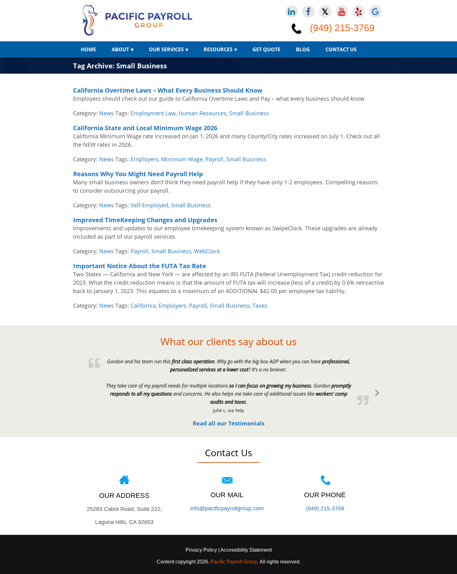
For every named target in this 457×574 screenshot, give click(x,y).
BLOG (303, 49)
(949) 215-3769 (342, 28)
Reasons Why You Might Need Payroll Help (138, 174)
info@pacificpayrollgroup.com (227, 508)
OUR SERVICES (166, 49)
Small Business (249, 113)
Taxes (259, 305)
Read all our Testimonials (229, 423)
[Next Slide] (377, 392)
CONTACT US (341, 49)
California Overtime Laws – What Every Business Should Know (167, 90)
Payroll (214, 159)
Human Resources (202, 113)
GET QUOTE (266, 49)
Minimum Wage (182, 159)
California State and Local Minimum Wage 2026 (145, 128)
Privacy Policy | (202, 550)
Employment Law (153, 113)
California (143, 305)
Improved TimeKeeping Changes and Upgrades (145, 220)
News (106, 113)
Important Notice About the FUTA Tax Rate (139, 266)
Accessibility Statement (245, 550)
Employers (144, 159)
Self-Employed (149, 205)
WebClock (207, 251)
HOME (88, 49)
